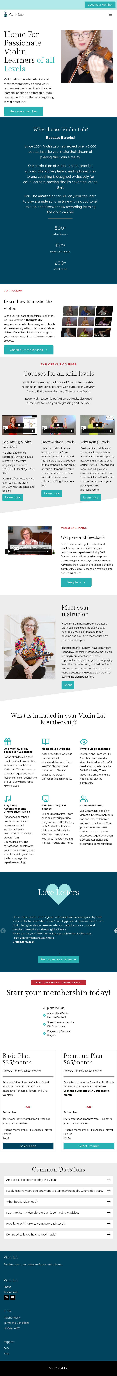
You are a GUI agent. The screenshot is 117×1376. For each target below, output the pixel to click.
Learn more (12, 497)
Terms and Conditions (16, 1322)
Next (115, 929)
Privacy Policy (12, 1327)
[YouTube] (6, 1297)
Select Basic (28, 1146)
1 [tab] (59, 953)
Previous (1, 929)
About (68, 685)
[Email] (12, 1297)
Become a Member (100, 4)
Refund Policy (12, 1317)
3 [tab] (68, 953)
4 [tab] (73, 953)
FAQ (6, 1348)
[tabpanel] (58, 929)
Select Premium (89, 1146)
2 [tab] (64, 953)
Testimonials (11, 1292)
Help (6, 1353)
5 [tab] (77, 953)
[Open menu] (110, 14)
